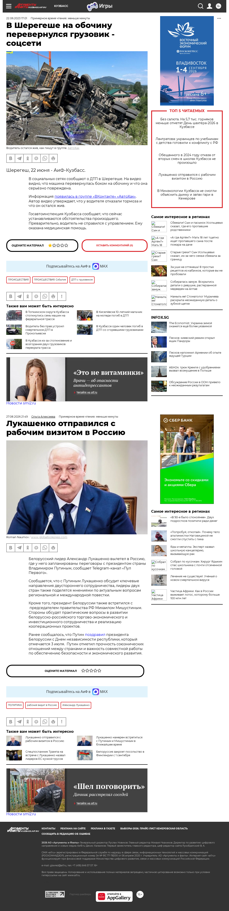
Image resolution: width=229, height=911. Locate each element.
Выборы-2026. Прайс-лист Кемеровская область (154, 828)
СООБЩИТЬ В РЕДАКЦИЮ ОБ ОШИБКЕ (66, 833)
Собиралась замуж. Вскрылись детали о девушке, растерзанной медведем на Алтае (193, 285)
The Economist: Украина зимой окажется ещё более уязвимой (190, 325)
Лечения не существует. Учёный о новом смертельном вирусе (193, 578)
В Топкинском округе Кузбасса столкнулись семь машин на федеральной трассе (47, 315)
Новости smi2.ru (21, 403)
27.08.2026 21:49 (17, 416)
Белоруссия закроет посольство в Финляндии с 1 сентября (120, 753)
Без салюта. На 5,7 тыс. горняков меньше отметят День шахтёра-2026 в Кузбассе (187, 123)
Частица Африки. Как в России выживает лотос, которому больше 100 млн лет (195, 594)
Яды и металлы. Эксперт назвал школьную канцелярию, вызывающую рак (192, 550)
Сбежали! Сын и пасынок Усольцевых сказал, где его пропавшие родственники (196, 226)
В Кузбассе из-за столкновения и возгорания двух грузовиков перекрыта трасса (48, 344)
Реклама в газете (103, 828)
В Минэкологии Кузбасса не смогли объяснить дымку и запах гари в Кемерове (187, 194)
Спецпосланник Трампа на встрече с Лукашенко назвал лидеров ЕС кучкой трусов (45, 755)
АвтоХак (73, 148)
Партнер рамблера (80, 894)
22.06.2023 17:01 (16, 18)
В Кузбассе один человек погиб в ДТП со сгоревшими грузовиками (119, 328)
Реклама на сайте (73, 828)
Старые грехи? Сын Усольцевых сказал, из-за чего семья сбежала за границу (195, 256)
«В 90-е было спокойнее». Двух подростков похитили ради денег (194, 519)
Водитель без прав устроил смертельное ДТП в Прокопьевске (44, 330)
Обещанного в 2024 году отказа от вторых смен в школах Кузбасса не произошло (187, 159)
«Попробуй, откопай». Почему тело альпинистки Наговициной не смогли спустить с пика (195, 535)
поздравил (95, 635)
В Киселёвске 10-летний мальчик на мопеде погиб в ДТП (119, 313)
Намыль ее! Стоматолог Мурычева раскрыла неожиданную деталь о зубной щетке (194, 300)
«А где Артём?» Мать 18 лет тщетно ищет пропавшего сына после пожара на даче (194, 241)
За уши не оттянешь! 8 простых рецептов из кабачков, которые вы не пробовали (196, 270)
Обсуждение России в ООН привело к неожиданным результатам (195, 384)
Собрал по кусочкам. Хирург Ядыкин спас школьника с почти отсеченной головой (196, 565)
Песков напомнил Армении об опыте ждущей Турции (195, 354)
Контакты (48, 828)
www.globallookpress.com (49, 537)
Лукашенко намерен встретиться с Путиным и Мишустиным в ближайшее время (119, 741)
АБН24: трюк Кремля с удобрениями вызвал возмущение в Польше (194, 369)
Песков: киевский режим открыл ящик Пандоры (192, 339)
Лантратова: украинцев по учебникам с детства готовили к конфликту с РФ (187, 141)
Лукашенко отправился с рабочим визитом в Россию (187, 177)
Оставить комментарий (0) (114, 245)
